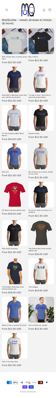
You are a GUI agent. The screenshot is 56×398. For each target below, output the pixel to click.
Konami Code (34, 133)
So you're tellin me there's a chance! (40, 211)
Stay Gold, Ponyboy (10, 249)
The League (33, 287)
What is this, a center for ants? (14, 325)
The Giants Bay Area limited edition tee (40, 250)
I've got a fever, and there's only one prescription (40, 96)
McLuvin (5, 172)
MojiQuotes (31, 392)
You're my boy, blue (10, 362)
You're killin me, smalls (38, 325)
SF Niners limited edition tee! (13, 210)
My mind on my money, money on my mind (41, 173)
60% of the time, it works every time (14, 58)
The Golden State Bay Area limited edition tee (13, 288)
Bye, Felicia (33, 57)
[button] (7, 10)
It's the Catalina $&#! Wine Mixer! (13, 134)
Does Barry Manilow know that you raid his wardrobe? (14, 96)
